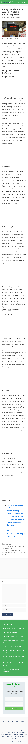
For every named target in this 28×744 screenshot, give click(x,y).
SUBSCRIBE (14, 708)
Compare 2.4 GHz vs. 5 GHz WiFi (12, 646)
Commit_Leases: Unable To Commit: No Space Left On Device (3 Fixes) (13, 552)
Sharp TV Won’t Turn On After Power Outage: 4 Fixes (15, 528)
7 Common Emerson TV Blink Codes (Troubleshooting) (15, 508)
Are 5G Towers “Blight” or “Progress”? (13, 628)
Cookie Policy (6, 721)
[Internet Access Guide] (7, 2)
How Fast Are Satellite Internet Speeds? (14, 636)
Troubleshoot (8, 544)
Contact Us (14, 724)
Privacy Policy (14, 721)
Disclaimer (22, 721)
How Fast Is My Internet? (10, 632)
